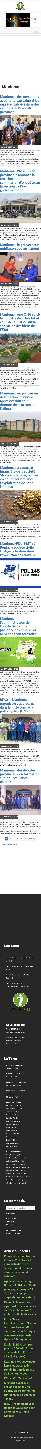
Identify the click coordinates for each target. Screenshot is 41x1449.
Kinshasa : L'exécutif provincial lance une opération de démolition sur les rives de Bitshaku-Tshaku (20, 1390)
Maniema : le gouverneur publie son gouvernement (19, 246)
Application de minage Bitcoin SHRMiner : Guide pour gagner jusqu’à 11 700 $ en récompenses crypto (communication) (20, 1289)
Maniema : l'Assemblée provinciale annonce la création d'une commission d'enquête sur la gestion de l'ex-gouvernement (20, 180)
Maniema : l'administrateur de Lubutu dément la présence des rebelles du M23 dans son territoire (18, 626)
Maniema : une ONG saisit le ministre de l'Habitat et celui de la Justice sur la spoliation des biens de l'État (20, 322)
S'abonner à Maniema (9, 844)
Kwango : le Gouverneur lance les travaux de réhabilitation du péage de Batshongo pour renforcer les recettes (19, 1369)
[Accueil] (20, 6)
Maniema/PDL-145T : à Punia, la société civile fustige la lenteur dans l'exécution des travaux (18, 549)
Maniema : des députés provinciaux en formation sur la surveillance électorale (20, 776)
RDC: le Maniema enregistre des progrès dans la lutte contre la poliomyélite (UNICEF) (17, 705)
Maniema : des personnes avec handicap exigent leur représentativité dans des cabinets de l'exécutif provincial (20, 104)
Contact (6, 1424)
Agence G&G (21, 1441)
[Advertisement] (20, 59)
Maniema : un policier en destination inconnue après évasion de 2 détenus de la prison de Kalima (19, 400)
